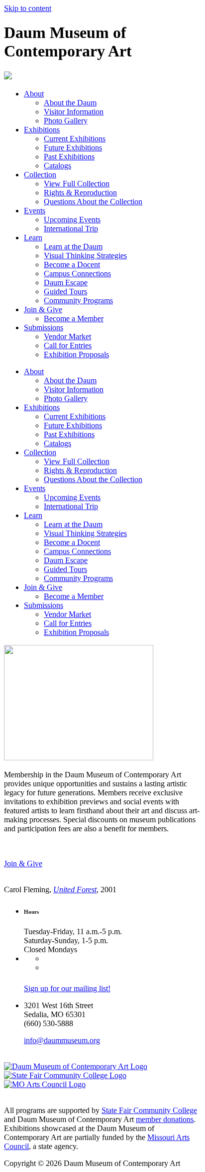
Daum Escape (66, 282)
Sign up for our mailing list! (67, 988)
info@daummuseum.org (62, 1040)
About (34, 93)
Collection (40, 174)
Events (34, 210)
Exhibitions (42, 129)
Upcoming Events (72, 219)
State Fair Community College (149, 1110)
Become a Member (73, 318)
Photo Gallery (66, 120)
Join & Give (43, 309)
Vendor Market (67, 336)
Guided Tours (65, 291)
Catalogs (57, 165)
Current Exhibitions (74, 138)
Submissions (43, 327)
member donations (165, 1119)
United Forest (75, 889)
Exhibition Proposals (76, 354)
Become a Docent (72, 264)
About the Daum (70, 102)
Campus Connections (77, 273)
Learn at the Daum (73, 246)
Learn (33, 237)
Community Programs (78, 300)
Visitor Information (73, 111)
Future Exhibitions (73, 147)
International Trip (71, 228)
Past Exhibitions (69, 156)
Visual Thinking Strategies (85, 255)
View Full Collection (76, 183)
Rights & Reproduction (80, 192)
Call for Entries (68, 345)
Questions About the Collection (93, 201)
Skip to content (27, 8)
